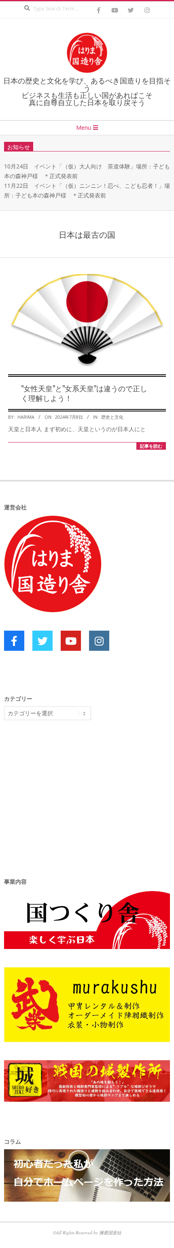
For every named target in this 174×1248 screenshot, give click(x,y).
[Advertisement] (64, 788)
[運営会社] (53, 520)
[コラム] (87, 1154)
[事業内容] (87, 894)
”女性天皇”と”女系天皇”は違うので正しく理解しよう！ (84, 393)
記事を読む (151, 446)
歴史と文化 (112, 417)
